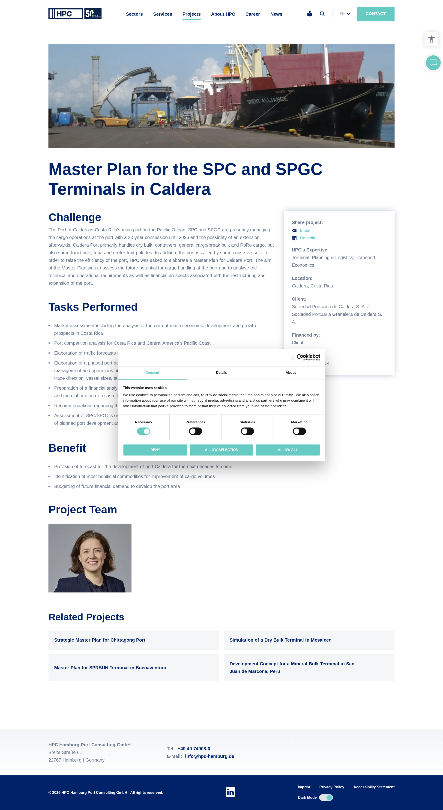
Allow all (288, 450)
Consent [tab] (152, 372)
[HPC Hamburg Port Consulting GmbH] (75, 14)
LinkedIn (307, 238)
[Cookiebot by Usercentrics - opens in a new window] (300, 357)
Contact (376, 13)
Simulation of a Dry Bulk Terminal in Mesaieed (308, 640)
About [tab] (291, 372)
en (342, 14)
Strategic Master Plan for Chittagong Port (132, 640)
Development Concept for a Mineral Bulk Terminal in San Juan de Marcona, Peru (308, 667)
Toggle (326, 797)
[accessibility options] (431, 39)
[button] (433, 62)
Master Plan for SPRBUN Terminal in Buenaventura (132, 667)
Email (305, 230)
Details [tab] (221, 372)
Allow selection (221, 450)
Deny (155, 450)
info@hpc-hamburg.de (209, 756)
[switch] (195, 431)
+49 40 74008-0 (194, 748)
